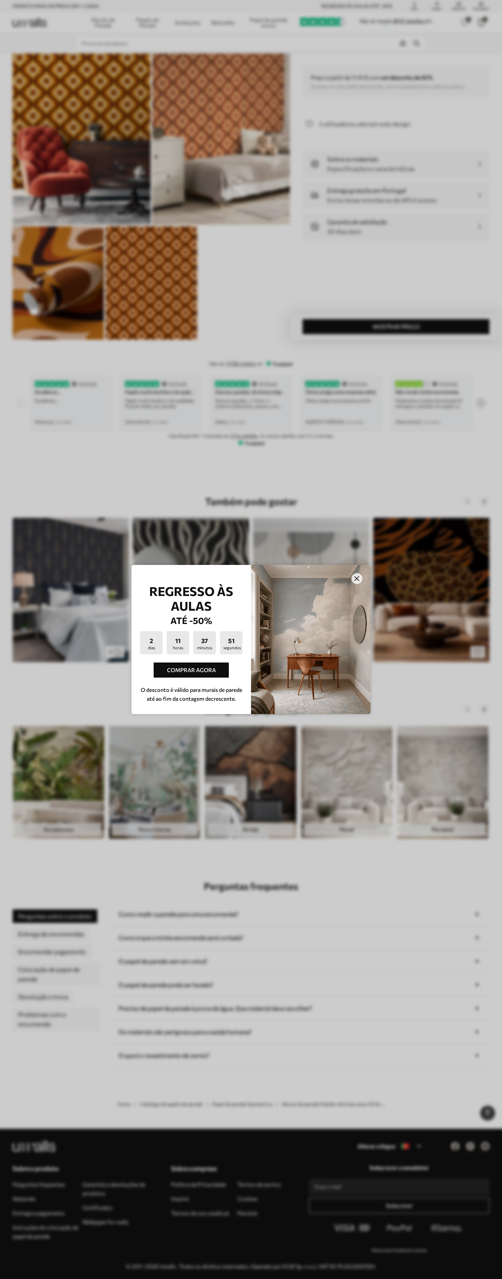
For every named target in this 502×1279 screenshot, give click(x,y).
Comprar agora (191, 670)
